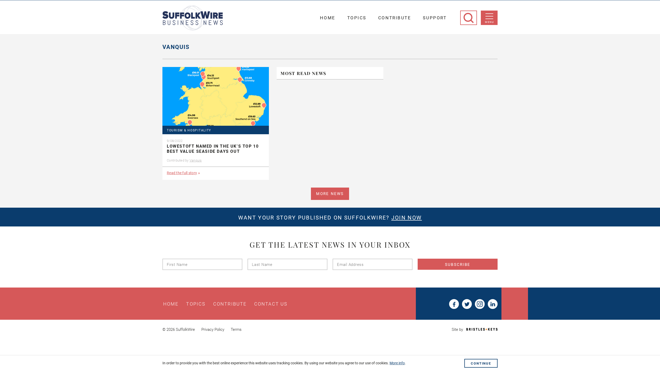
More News (330, 193)
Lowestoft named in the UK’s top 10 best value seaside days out (213, 149)
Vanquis (195, 160)
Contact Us (270, 304)
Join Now (406, 218)
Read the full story (182, 173)
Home (327, 17)
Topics (356, 17)
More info (397, 363)
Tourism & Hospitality (189, 130)
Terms (236, 329)
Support (435, 17)
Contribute (394, 17)
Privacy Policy (212, 329)
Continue (481, 363)
